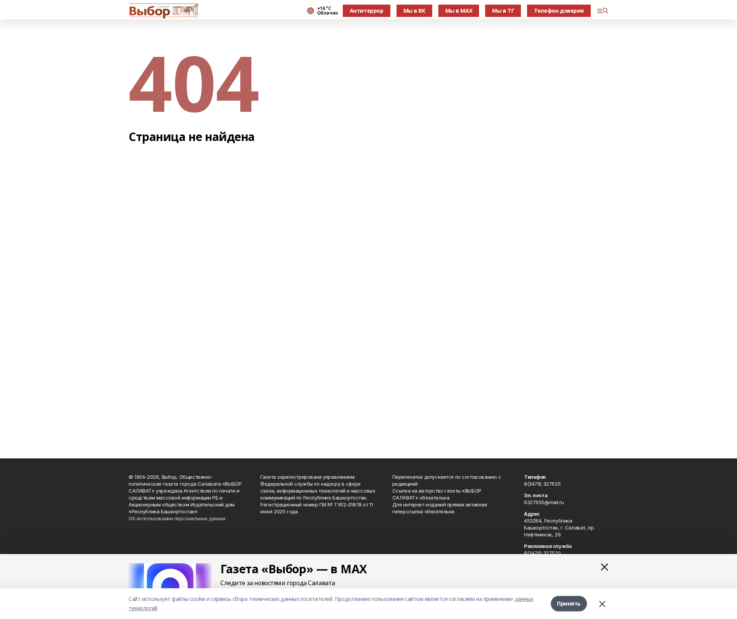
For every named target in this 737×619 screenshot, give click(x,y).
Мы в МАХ (459, 10)
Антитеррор (366, 10)
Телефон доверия (559, 10)
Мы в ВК (414, 10)
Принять (569, 603)
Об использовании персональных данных (177, 518)
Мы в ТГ (503, 10)
